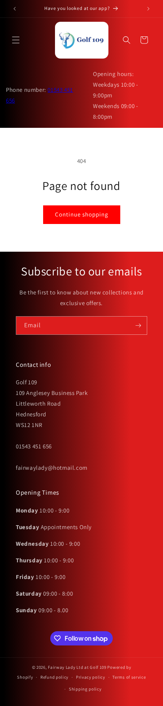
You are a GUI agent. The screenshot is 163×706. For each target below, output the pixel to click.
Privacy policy (90, 677)
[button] (16, 40)
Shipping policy (85, 689)
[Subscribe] (138, 325)
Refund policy (54, 677)
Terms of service (129, 677)
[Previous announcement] (14, 8)
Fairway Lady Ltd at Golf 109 (77, 667)
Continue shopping (81, 214)
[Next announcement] (148, 8)
